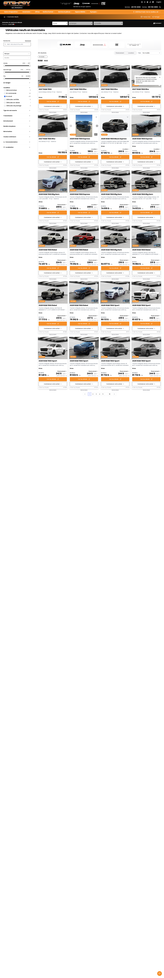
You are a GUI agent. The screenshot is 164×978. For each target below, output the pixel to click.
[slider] (4, 66)
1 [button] (89, 394)
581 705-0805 (153, 7)
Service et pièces (64, 12)
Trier (139, 53)
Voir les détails (51, 101)
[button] (114, 394)
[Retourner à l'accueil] (4, 17)
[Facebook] (142, 2)
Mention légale (52, 112)
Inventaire (26, 12)
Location (94, 149)
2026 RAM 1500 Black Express (114, 139)
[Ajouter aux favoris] (65, 68)
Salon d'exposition (11, 12)
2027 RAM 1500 (45, 89)
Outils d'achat (48, 12)
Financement (61, 205)
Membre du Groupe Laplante (82, 6)
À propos (93, 12)
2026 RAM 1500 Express (80, 139)
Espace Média (80, 12)
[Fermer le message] (159, 77)
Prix (4, 76)
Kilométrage (7, 70)
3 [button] (96, 394)
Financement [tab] (120, 53)
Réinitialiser (28, 40)
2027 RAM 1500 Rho (78, 89)
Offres (37, 12)
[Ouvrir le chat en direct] (159, 973)
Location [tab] (131, 53)
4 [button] (99, 394)
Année (5, 63)
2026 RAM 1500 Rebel (48, 250)
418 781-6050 (136, 7)
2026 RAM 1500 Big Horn (49, 194)
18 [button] (109, 394)
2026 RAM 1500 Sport (110, 305)
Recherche (6, 41)
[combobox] (60, 23)
